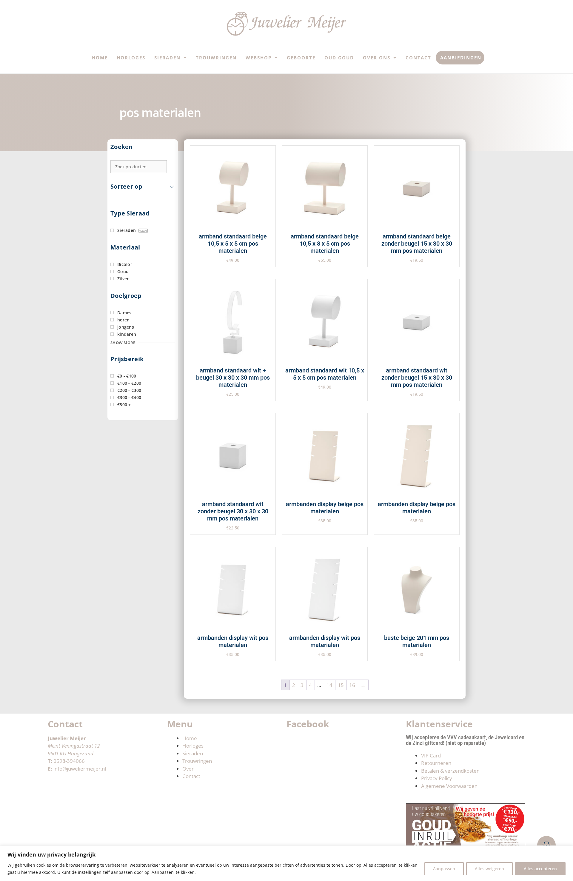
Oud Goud (339, 58)
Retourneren (436, 763)
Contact (418, 58)
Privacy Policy (436, 778)
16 (352, 685)
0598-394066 (69, 760)
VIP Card (431, 755)
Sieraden (167, 58)
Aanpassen (444, 868)
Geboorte (301, 58)
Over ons (376, 58)
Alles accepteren (540, 868)
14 (329, 685)
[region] (286, 863)
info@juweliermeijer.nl (79, 768)
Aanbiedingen (460, 58)
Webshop (259, 58)
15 (341, 685)
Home (100, 58)
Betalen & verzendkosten (450, 770)
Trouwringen (216, 58)
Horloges (131, 58)
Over (188, 768)
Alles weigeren (489, 868)
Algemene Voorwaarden (449, 786)
